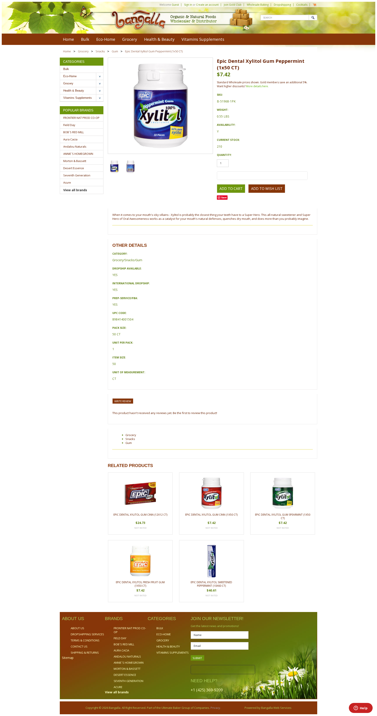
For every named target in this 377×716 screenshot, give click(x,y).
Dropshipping (282, 5)
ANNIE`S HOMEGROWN (78, 154)
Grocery (129, 39)
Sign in (188, 5)
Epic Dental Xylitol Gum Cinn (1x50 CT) (211, 515)
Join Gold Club (233, 5)
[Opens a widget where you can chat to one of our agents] (361, 708)
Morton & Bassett (74, 161)
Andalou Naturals (74, 146)
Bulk (85, 39)
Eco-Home (105, 39)
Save (224, 197)
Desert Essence (73, 168)
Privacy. (215, 708)
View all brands (75, 190)
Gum (115, 51)
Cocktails (301, 5)
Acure (67, 182)
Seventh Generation (76, 175)
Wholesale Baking (258, 5)
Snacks (100, 51)
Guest (175, 5)
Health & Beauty (159, 39)
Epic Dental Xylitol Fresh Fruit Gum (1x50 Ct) (140, 584)
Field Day (69, 125)
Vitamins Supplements (203, 39)
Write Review (122, 401)
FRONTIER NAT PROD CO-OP (81, 118)
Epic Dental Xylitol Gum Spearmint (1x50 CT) (282, 516)
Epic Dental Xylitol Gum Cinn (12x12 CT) (140, 515)
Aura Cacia (70, 139)
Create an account (207, 5)
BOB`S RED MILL (73, 132)
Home (67, 51)
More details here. (257, 86)
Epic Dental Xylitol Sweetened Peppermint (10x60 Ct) (211, 584)
